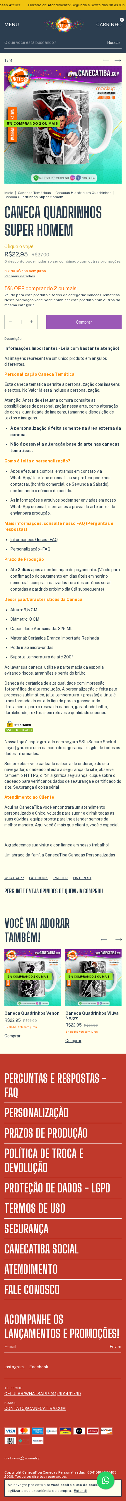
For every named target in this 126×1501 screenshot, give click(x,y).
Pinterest (82, 878)
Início (8, 193)
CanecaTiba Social (41, 1249)
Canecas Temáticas (34, 193)
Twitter (60, 878)
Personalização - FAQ (30, 549)
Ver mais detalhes (19, 276)
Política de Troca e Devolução (43, 1160)
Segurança (26, 1229)
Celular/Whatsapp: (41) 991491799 (42, 1393)
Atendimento (31, 1269)
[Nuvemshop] (22, 1458)
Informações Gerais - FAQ (34, 539)
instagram (14, 1367)
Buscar (113, 42)
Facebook (38, 878)
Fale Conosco (32, 1290)
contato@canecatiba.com (35, 1408)
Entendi (80, 1491)
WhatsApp (14, 878)
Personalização (36, 1113)
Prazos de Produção (46, 1133)
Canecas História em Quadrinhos (83, 193)
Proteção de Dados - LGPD (57, 1188)
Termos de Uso (34, 1208)
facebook (38, 1367)
